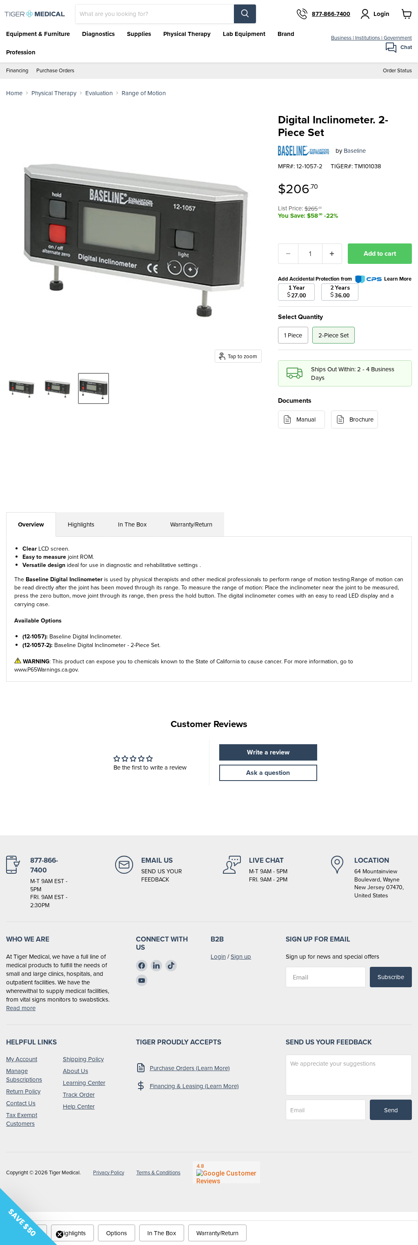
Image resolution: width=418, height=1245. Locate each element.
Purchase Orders (55, 70)
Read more (21, 1008)
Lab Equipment (244, 33)
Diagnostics (98, 33)
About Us (75, 1071)
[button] (28, 1216)
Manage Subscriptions (24, 1075)
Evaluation (99, 92)
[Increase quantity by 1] (332, 253)
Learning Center (84, 1082)
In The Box (132, 524)
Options (116, 1233)
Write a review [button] (268, 752)
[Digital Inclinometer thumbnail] (21, 388)
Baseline (355, 150)
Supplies (139, 33)
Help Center (79, 1106)
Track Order (79, 1094)
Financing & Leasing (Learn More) (194, 1086)
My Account (21, 1059)
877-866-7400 (331, 14)
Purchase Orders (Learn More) (190, 1068)
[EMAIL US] (148, 882)
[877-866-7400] (39, 882)
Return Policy (23, 1091)
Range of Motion (144, 92)
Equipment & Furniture (38, 33)
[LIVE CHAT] (255, 882)
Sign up (241, 956)
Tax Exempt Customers (21, 1119)
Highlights (81, 524)
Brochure (361, 419)
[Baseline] (303, 150)
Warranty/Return (191, 524)
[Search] (245, 13)
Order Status (397, 70)
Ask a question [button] (268, 772)
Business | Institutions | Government (371, 37)
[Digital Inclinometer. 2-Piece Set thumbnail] (93, 388)
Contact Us (21, 1103)
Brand (286, 33)
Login (218, 956)
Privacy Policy (108, 1172)
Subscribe (391, 977)
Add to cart (380, 253)
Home (14, 92)
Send (391, 1110)
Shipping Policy (83, 1059)
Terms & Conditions (158, 1172)
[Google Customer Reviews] (226, 1172)
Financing (17, 70)
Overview (31, 524)
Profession (21, 52)
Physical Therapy (187, 33)
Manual (306, 419)
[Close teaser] (60, 1234)
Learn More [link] (397, 279)
